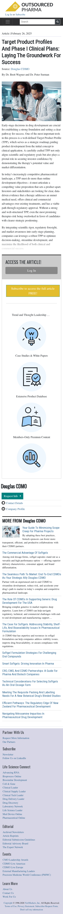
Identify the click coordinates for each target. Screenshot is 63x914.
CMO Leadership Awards (15, 859)
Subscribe (20, 14)
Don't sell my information (31, 909)
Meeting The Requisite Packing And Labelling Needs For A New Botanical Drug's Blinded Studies (31, 693)
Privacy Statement (26, 906)
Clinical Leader (10, 787)
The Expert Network (13, 847)
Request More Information (16, 738)
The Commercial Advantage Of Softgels (25, 552)
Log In (9, 14)
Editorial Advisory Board (15, 843)
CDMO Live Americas (14, 863)
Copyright (8, 902)
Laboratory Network (13, 806)
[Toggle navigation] (8, 21)
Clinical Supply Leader (14, 791)
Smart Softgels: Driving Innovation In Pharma (28, 663)
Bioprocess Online (12, 776)
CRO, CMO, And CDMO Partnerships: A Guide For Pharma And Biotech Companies (30, 672)
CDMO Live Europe (13, 867)
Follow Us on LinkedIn (14, 758)
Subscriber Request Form (46, 906)
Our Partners (9, 741)
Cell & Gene (9, 783)
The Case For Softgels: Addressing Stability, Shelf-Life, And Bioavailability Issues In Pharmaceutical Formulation (31, 627)
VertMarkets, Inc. (32, 902)
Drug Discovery (10, 802)
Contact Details (14, 503)
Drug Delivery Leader (13, 798)
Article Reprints (11, 835)
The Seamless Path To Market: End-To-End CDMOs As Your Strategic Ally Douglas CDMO (31, 575)
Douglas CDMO (20, 69)
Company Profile (15, 509)
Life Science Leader (12, 810)
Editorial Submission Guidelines (19, 839)
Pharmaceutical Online (14, 817)
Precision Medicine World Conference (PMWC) (27, 874)
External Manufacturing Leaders (19, 871)
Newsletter (8, 754)
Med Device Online (12, 814)
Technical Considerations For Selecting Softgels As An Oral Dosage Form (30, 683)
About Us (7, 889)
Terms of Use (11, 906)
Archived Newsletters (13, 832)
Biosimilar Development (15, 780)
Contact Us (8, 893)
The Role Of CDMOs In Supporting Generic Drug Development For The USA (29, 600)
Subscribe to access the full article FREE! (33, 290)
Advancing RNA (11, 772)
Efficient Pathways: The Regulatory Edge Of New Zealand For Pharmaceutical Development (30, 704)
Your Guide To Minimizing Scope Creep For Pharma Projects (40, 529)
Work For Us (9, 896)
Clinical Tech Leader (13, 795)
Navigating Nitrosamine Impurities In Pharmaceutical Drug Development (23, 715)
